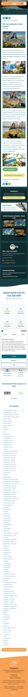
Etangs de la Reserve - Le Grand (10, 535)
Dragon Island (6, 507)
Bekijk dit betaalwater (9, 169)
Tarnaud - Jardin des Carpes (9, 627)
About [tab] (23, 334)
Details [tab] (14, 334)
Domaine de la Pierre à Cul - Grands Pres (12, 481)
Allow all (14, 356)
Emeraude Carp (7, 509)
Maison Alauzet (7, 610)
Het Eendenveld (7, 550)
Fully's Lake (6, 537)
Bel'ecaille (5, 427)
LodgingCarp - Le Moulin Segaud (10, 608)
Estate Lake (6, 511)
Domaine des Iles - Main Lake (9, 502)
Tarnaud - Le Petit (7, 632)
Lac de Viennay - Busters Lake (10, 576)
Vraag (4, 207)
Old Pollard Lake (7, 617)
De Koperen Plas (7, 472)
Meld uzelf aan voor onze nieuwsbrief (13, 175)
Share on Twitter (4, 18)
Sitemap (5, 686)
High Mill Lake (6, 554)
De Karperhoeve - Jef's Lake (9, 462)
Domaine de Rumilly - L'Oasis (9, 490)
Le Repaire (6, 580)
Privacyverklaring (19, 686)
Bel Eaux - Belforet (7, 419)
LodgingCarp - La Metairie (9, 601)
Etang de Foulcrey (7, 518)
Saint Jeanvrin (6, 623)
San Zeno (5, 625)
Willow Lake (6, 642)
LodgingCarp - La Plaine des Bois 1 (10, 604)
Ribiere (5, 621)
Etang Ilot (5, 526)
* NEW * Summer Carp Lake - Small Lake (11, 416)
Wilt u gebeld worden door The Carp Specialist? (14, 688)
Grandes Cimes (7, 546)
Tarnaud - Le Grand (7, 629)
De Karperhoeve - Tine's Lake (9, 470)
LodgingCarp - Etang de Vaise (9, 593)
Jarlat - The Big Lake (8, 556)
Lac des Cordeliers (7, 578)
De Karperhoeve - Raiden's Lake (10, 466)
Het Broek (5, 548)
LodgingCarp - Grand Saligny (9, 599)
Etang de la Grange (7, 520)
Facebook (10, 151)
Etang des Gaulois (7, 524)
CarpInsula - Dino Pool (8, 438)
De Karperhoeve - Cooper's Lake (10, 455)
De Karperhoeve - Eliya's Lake (9, 457)
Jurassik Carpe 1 (7, 563)
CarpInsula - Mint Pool (8, 444)
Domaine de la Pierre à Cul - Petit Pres (11, 483)
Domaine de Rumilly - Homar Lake (10, 485)
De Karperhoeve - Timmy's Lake (10, 468)
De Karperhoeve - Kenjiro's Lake (10, 464)
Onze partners (12, 686)
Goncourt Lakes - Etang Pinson (10, 541)
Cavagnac (5, 449)
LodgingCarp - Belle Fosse (9, 591)
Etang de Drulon (7, 515)
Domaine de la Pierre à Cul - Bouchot (11, 479)
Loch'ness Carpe (7, 589)
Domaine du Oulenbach (8, 505)
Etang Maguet (6, 530)
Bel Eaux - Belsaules (8, 421)
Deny (14, 364)
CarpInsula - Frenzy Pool (8, 440)
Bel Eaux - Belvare (7, 423)
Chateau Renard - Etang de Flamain (11, 451)
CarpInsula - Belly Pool (8, 436)
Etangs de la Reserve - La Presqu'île (11, 533)
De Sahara (6, 474)
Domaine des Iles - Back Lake (9, 500)
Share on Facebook (6, 18)
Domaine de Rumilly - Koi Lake (9, 487)
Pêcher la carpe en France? (13, 683)
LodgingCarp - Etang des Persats (10, 595)
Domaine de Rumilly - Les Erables (10, 496)
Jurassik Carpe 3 (7, 567)
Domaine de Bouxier (8, 477)
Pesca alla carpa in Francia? (19, 682)
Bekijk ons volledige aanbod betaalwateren (13, 649)
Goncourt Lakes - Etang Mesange (10, 539)
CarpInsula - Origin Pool (8, 447)
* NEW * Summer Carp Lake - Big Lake (11, 414)
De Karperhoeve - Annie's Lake (10, 453)
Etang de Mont (6, 522)
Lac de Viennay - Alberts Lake (9, 573)
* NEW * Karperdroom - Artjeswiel (10, 410)
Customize (13, 360)
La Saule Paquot (7, 571)
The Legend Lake (7, 634)
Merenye (5, 612)
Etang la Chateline (7, 528)
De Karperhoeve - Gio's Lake (9, 459)
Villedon (5, 636)
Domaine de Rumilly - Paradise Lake (11, 498)
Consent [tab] (5, 334)
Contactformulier (14, 689)
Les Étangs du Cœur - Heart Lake (10, 582)
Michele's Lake (6, 614)
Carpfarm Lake (6, 434)
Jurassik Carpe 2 (7, 565)
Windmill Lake (6, 644)
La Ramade (6, 569)
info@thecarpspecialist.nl (10, 260)
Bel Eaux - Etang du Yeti (8, 425)
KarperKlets (14, 149)
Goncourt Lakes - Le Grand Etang (10, 543)
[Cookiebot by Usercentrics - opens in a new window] (21, 331)
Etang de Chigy (7, 513)
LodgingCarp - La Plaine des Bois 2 (10, 606)
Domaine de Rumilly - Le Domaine (10, 492)
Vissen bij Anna (7, 638)
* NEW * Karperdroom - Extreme (10, 412)
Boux (4, 431)
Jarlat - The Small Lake (8, 558)
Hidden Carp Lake (7, 552)
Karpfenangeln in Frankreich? (8, 682)
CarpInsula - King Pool (8, 442)
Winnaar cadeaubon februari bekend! (10, 276)
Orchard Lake (6, 619)
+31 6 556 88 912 (14, 676)
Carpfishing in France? (20, 680)
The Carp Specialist (10, 78)
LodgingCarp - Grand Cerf (9, 597)
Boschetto (6, 429)
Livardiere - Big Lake (8, 584)
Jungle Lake (6, 561)
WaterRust (6, 640)
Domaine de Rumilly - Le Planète (10, 494)
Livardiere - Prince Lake (8, 586)
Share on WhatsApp (9, 18)
